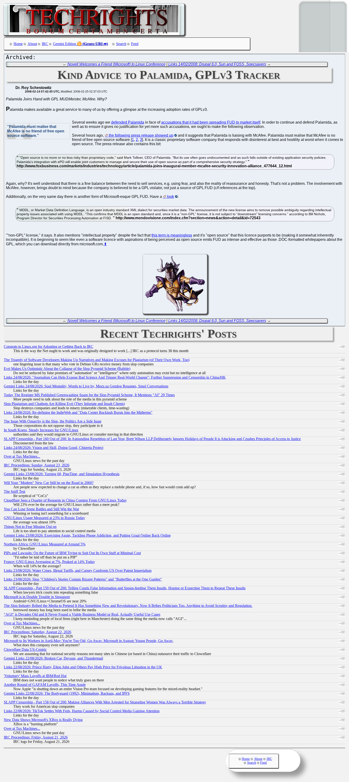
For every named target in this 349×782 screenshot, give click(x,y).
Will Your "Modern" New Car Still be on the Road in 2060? (49, 483)
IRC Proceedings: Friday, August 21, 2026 (36, 737)
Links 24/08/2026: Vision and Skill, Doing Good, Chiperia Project (53, 448)
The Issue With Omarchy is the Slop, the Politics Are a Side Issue (52, 421)
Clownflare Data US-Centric (25, 649)
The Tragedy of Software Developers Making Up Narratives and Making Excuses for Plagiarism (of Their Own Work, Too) (96, 360)
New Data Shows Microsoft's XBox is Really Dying (43, 720)
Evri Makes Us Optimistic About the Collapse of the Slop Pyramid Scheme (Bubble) (67, 369)
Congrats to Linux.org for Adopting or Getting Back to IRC (48, 346)
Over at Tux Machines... (22, 456)
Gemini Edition (64, 44)
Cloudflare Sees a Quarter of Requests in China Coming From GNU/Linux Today (65, 500)
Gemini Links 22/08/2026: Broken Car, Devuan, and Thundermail (53, 658)
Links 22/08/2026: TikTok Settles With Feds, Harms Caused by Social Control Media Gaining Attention (82, 711)
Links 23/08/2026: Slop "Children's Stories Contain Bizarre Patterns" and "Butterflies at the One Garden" (83, 579)
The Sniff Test (14, 491)
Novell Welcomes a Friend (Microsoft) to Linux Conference (116, 64)
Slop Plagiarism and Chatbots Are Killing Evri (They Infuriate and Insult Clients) (64, 404)
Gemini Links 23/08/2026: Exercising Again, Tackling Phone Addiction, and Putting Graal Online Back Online (87, 535)
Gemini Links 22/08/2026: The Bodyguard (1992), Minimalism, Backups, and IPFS (67, 693)
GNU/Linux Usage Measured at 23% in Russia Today (44, 518)
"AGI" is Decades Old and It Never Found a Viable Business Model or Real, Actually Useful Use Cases (82, 614)
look (170, 197)
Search (121, 44)
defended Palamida (127, 122)
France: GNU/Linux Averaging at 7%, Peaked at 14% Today (49, 562)
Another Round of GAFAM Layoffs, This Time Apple (45, 685)
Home (18, 44)
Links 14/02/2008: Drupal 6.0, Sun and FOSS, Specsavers (217, 64)
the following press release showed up (141, 135)
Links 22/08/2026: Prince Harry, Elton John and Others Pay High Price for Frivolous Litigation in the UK (83, 667)
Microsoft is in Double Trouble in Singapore (37, 597)
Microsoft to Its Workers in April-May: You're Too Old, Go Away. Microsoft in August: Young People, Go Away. (88, 641)
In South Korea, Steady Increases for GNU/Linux (41, 430)
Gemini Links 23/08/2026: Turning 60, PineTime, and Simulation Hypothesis (61, 474)
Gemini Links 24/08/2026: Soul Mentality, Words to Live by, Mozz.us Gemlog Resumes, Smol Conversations (86, 386)
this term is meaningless (171, 235)
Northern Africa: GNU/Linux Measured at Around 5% (44, 544)
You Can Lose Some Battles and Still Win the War (41, 509)
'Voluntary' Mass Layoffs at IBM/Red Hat (35, 676)
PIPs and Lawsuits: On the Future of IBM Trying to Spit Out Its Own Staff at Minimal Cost (72, 553)
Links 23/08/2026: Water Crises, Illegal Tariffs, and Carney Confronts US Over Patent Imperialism (77, 570)
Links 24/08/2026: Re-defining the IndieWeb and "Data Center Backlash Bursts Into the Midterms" (78, 412)
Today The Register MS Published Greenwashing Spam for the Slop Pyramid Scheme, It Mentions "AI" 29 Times (89, 395)
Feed (134, 44)
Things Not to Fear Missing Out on (30, 527)
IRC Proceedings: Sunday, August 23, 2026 (36, 465)
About (32, 44)
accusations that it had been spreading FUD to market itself (210, 122)
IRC (45, 44)
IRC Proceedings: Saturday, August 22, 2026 (37, 632)
